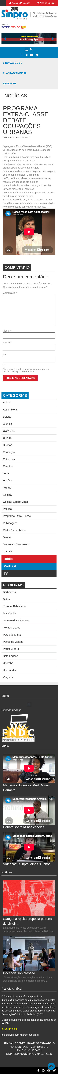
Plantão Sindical (15, 73)
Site (5, 354)
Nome (7, 331)
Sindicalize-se (12, 63)
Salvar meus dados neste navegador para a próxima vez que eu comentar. (26, 370)
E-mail (7, 342)
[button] (27, 49)
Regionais (9, 83)
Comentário (10, 293)
